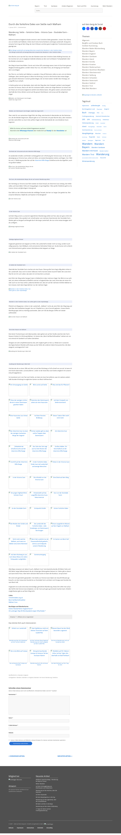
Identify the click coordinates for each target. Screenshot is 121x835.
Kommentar (12, 694)
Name (11, 718)
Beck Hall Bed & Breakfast (17, 600)
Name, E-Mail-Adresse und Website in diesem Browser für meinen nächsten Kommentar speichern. (38, 740)
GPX (88, 119)
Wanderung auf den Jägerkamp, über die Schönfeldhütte (46, 800)
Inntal (97, 123)
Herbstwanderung (96, 119)
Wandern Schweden (89, 78)
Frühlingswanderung (88, 116)
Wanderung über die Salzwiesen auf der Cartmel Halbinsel (18, 641)
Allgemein (85, 40)
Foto (102, 112)
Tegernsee (98, 140)
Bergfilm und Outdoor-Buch (92, 43)
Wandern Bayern (88, 51)
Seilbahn (84, 140)
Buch (84, 112)
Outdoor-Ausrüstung (89, 46)
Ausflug (104, 105)
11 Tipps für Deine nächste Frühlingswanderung (43, 809)
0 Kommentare (22, 27)
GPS (83, 119)
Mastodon (88, 28)
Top (110, 828)
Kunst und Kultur (98, 130)
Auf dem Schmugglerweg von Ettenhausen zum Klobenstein (44, 787)
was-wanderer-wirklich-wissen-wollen (90, 157)
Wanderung (48, 677)
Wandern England (23, 675)
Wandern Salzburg (89, 75)
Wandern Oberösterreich (91, 72)
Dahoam (11, 828)
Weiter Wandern (40, 783)
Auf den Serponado (41, 794)
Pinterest (104, 28)
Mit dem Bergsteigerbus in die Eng (45, 797)
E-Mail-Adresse (13, 725)
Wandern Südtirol (88, 83)
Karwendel (99, 126)
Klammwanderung (87, 130)
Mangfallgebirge (87, 133)
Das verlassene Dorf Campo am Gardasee (18, 664)
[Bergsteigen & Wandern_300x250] (92, 95)
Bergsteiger (99, 109)
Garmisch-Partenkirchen (103, 116)
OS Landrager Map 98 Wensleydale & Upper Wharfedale (27, 611)
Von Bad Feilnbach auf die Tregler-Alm (60, 664)
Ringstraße (92, 137)
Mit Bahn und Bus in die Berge (44, 804)
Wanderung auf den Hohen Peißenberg (47, 806)
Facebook (92, 28)
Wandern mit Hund (39, 677)
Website (11, 732)
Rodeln (98, 137)
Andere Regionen (67, 6)
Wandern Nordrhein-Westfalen (93, 70)
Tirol (45, 6)
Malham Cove (13, 602)
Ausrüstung (94, 6)
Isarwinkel (102, 123)
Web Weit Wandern (89, 88)
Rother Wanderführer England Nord (20, 609)
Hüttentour (106, 119)
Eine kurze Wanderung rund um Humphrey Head (60, 641)
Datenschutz (30, 828)
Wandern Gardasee (89, 56)
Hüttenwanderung (88, 123)
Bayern (37, 6)
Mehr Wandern (107, 6)
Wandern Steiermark (90, 80)
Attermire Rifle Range (42, 160)
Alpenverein (85, 105)
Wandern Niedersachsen (91, 67)
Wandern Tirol (87, 86)
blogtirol (106, 109)
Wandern (19, 677)
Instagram (100, 28)
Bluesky (83, 28)
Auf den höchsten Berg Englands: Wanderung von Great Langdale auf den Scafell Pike (39, 642)
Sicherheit (40, 828)
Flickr (96, 28)
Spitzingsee (90, 140)
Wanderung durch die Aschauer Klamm (39, 664)
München (98, 133)
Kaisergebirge (91, 126)
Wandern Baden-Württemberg (93, 48)
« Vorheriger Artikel (17, 756)
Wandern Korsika (88, 62)
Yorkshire (55, 677)
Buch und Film (81, 6)
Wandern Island (88, 59)
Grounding (50, 828)
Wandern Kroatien (89, 64)
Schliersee (104, 137)
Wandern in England (28, 677)
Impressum (20, 828)
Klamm (105, 126)
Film (98, 113)
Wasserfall (103, 158)
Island (84, 126)
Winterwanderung (88, 161)
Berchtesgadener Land (88, 109)
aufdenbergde (95, 105)
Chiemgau (91, 113)
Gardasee (54, 6)
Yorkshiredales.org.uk (16, 598)
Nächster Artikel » (65, 756)
